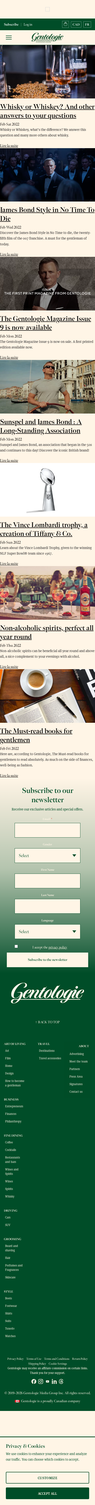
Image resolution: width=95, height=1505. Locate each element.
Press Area (76, 1076)
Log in (28, 24)
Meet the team (78, 1061)
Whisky (9, 1196)
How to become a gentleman (14, 1083)
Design (9, 1073)
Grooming (12, 1239)
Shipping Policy (37, 1364)
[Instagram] (40, 1382)
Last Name (47, 895)
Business (11, 1099)
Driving (10, 1211)
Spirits (9, 1189)
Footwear (11, 1306)
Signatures (76, 1084)
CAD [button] (76, 24)
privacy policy (57, 947)
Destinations (47, 1050)
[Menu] (9, 37)
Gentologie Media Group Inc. (43, 1393)
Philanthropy (13, 1121)
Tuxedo (9, 1328)
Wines (9, 1181)
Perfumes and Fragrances (14, 1267)
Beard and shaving (11, 1248)
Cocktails (10, 1150)
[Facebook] (33, 1382)
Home (8, 1066)
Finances (10, 1114)
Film (8, 1058)
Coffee (9, 1142)
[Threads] (61, 1382)
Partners (74, 1069)
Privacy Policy (15, 1359)
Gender (47, 844)
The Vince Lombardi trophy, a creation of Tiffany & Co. (44, 529)
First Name (47, 870)
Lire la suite (9, 145)
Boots (8, 1298)
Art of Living (15, 1044)
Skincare (10, 1277)
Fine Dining (13, 1136)
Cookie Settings (58, 1364)
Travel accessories (50, 1058)
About (83, 1046)
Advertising (76, 1054)
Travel (44, 1044)
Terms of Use (33, 1359)
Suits (8, 1321)
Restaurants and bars (12, 1159)
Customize (47, 1477)
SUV (7, 1225)
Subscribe (11, 24)
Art (7, 1050)
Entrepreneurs (14, 1106)
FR (87, 24)
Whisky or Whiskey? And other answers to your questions (47, 111)
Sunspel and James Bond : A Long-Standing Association (41, 426)
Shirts (8, 1313)
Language (47, 920)
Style (8, 1291)
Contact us (76, 1091)
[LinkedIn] (54, 1382)
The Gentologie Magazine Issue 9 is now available (45, 323)
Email (47, 819)
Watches (10, 1336)
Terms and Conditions (56, 1359)
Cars (7, 1217)
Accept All (47, 1493)
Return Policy (80, 1359)
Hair (7, 1258)
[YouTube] (47, 1382)
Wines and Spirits (12, 1171)
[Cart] (65, 24)
